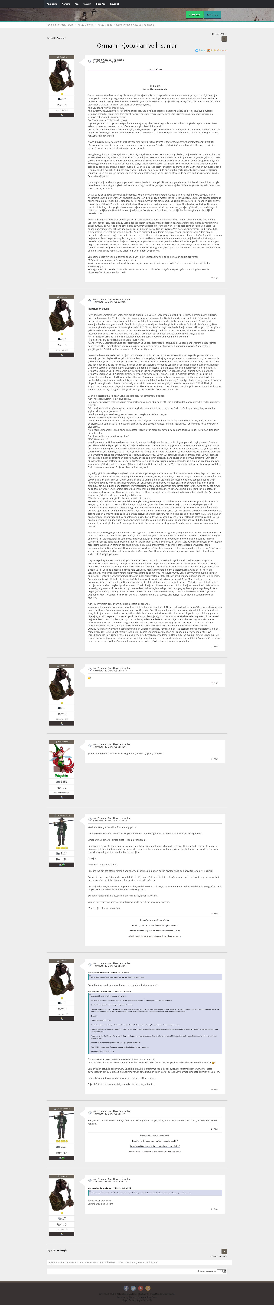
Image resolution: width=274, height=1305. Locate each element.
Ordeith (63, 57)
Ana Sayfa (52, 3)
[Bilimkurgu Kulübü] (63, 864)
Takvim (87, 3)
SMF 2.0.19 (104, 1294)
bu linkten (133, 1084)
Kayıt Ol (114, 3)
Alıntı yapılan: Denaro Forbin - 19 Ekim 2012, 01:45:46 (109, 1188)
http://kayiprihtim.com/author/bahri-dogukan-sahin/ (155, 925)
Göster (159, 69)
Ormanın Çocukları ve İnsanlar (109, 59)
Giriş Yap (100, 3)
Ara (76, 3)
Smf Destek (170, 1294)
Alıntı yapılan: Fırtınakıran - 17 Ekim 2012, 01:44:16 (108, 972)
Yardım (66, 3)
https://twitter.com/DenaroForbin (154, 920)
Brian (154, 1296)
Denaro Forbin (63, 815)
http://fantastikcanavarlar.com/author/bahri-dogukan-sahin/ (155, 936)
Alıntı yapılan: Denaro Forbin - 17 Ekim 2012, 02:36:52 (109, 991)
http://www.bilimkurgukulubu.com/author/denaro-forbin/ (155, 930)
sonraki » (223, 34)
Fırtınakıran (63, 741)
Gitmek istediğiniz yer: (207, 1271)
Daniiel (133, 1296)
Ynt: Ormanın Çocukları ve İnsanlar (111, 299)
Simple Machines (129, 1294)
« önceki (214, 34)
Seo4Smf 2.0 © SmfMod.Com (151, 1294)
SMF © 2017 (115, 1294)
